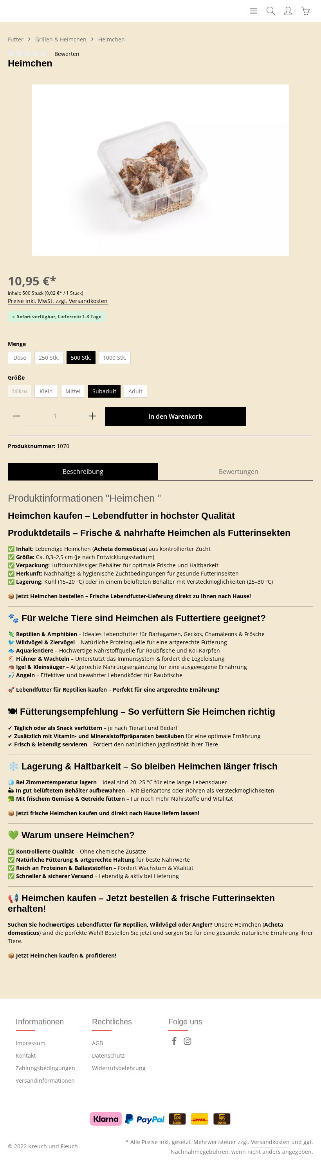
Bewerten (66, 53)
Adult (135, 391)
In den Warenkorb (175, 416)
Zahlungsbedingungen (45, 1068)
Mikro (21, 392)
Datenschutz (108, 1055)
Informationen (40, 1021)
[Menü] (253, 11)
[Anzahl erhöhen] (93, 416)
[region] (160, 170)
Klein (46, 391)
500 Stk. (81, 357)
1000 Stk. (114, 357)
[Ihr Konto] (288, 11)
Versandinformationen (45, 1080)
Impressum (30, 1043)
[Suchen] (271, 11)
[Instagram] (187, 1043)
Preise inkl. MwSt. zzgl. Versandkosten (58, 301)
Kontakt (26, 1055)
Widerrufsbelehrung (119, 1068)
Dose (19, 357)
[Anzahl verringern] (17, 416)
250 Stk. (49, 357)
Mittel (73, 391)
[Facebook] (175, 1043)
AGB (97, 1043)
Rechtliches (112, 1021)
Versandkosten (270, 1142)
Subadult (104, 391)
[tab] (83, 471)
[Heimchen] (160, 170)
